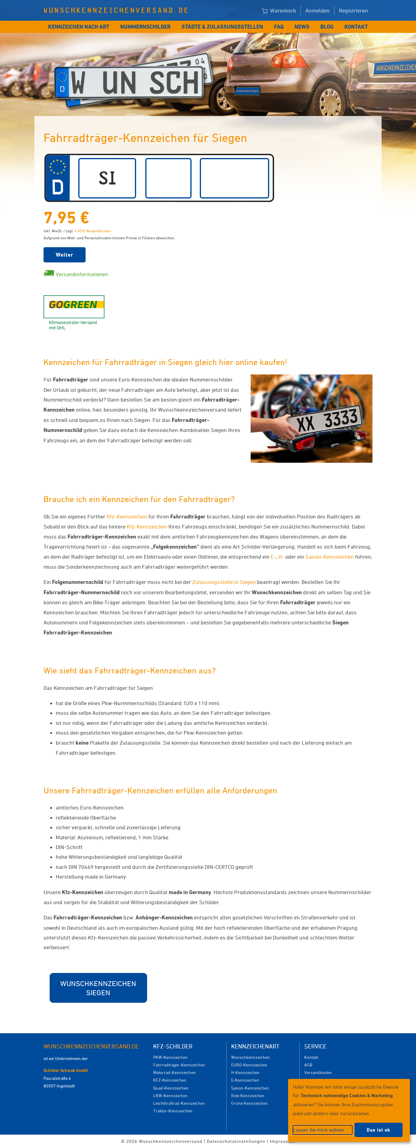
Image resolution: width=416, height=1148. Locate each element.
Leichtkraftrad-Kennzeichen (179, 1103)
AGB (308, 1064)
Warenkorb (282, 10)
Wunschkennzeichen (250, 1057)
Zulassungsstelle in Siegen (224, 582)
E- (273, 556)
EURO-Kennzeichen (249, 1064)
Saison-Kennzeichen (329, 556)
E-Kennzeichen (245, 1080)
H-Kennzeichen (245, 1072)
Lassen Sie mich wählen (318, 1129)
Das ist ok (378, 1130)
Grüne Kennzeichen (249, 1103)
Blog (326, 26)
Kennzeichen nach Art (78, 26)
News (301, 26)
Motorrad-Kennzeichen (174, 1072)
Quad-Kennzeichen (171, 1087)
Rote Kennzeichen (247, 1095)
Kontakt (356, 26)
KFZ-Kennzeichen (169, 1080)
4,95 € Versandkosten (93, 230)
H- (281, 556)
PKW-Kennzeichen (170, 1057)
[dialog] (349, 1110)
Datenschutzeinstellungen (236, 1141)
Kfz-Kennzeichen (127, 516)
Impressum (282, 1141)
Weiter (64, 254)
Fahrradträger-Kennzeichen (179, 1064)
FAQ (279, 26)
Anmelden (317, 10)
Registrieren (353, 10)
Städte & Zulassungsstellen (222, 26)
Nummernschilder (145, 26)
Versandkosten (318, 1072)
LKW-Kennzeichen (170, 1095)
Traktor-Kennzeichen (172, 1110)
